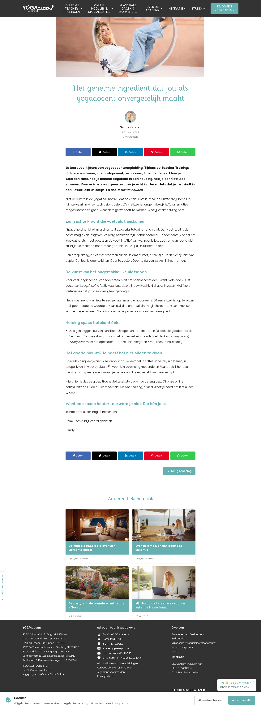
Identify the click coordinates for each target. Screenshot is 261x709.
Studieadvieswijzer (2, 587)
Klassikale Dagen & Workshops (128, 9)
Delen (79, 152)
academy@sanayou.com (117, 648)
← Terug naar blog (179, 471)
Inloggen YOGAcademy (224, 8)
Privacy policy (120, 703)
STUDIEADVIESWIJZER (188, 690)
